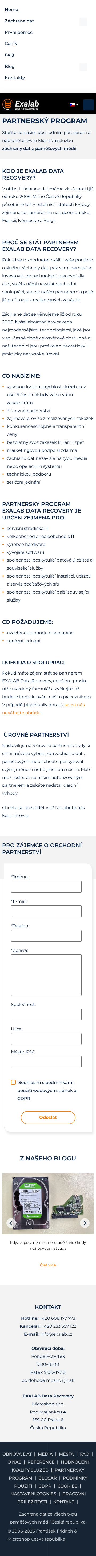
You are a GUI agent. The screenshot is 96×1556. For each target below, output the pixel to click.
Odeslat (48, 1117)
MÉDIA (45, 1454)
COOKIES (67, 1486)
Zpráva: (19, 950)
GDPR (44, 1486)
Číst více (48, 1265)
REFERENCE (41, 1462)
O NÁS (14, 1462)
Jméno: (20, 876)
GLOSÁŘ (47, 1478)
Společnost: (23, 1004)
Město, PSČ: (23, 1051)
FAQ (84, 1454)
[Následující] (85, 1223)
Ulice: (16, 1028)
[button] (46, 21)
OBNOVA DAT (17, 1454)
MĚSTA (66, 1454)
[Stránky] (11, 1223)
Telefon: (20, 925)
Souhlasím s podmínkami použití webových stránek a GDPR (47, 1090)
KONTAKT (63, 1501)
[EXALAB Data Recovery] (20, 104)
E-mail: (19, 901)
